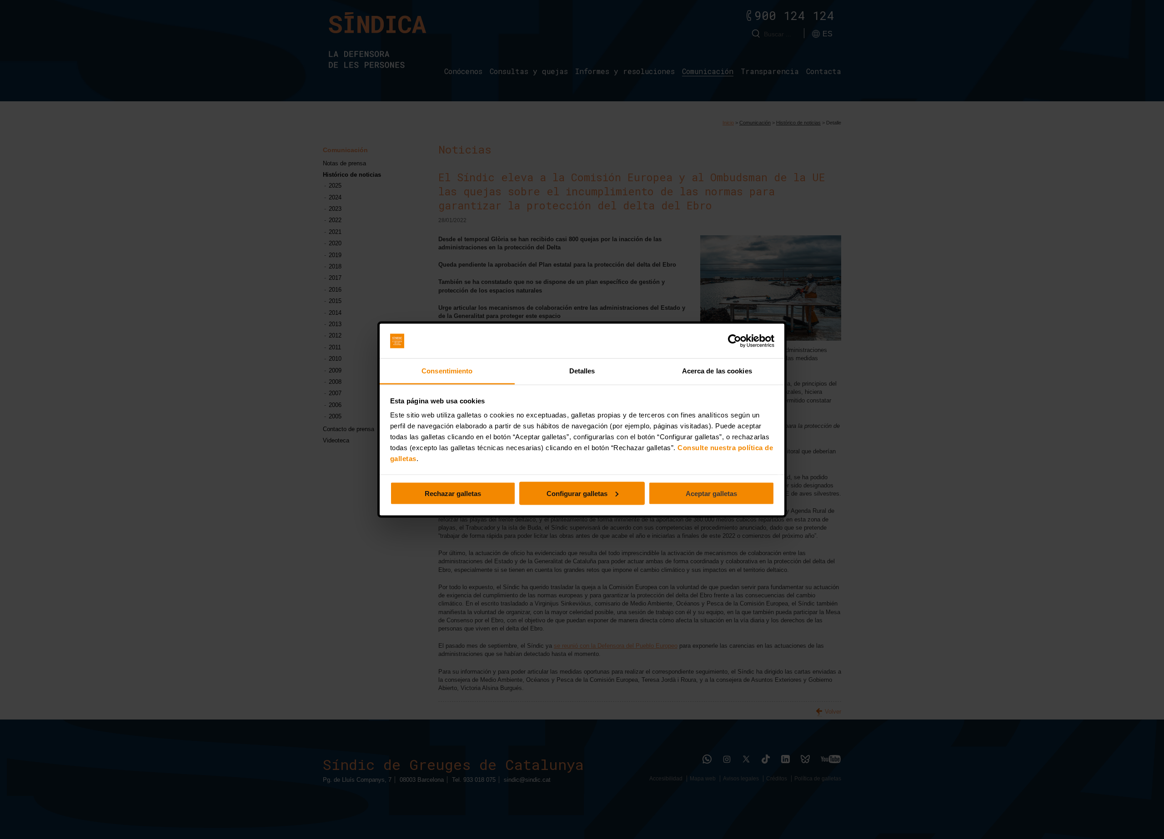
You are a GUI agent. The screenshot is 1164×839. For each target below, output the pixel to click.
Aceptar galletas (711, 493)
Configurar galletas (577, 493)
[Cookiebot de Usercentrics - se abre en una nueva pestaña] (734, 341)
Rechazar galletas (453, 493)
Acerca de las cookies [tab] (717, 371)
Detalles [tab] (582, 371)
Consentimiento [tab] (446, 371)
